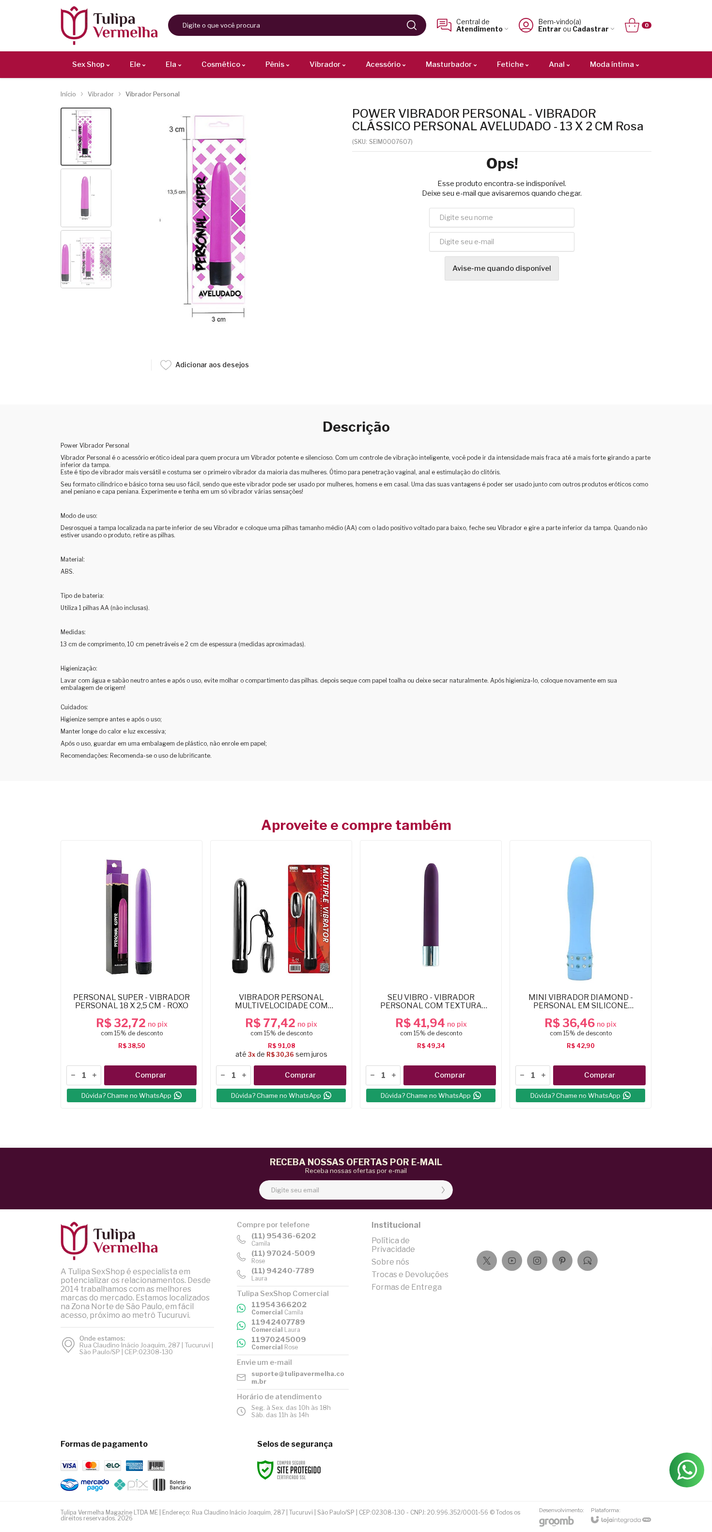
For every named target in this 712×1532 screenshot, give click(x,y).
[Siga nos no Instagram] (537, 1261)
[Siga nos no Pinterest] (562, 1261)
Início (68, 94)
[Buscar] (411, 25)
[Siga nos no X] (487, 1261)
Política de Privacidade (393, 1245)
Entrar (549, 28)
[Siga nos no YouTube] (512, 1261)
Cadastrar (591, 28)
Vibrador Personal (152, 94)
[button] (86, 137)
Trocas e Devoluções (410, 1274)
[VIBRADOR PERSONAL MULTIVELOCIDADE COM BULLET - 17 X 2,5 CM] (281, 974)
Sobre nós (390, 1261)
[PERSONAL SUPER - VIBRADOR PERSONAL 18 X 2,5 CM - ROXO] (131, 974)
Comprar (150, 1075)
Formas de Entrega (406, 1287)
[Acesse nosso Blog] (587, 1261)
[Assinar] (443, 1190)
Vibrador (101, 94)
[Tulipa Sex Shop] (109, 25)
